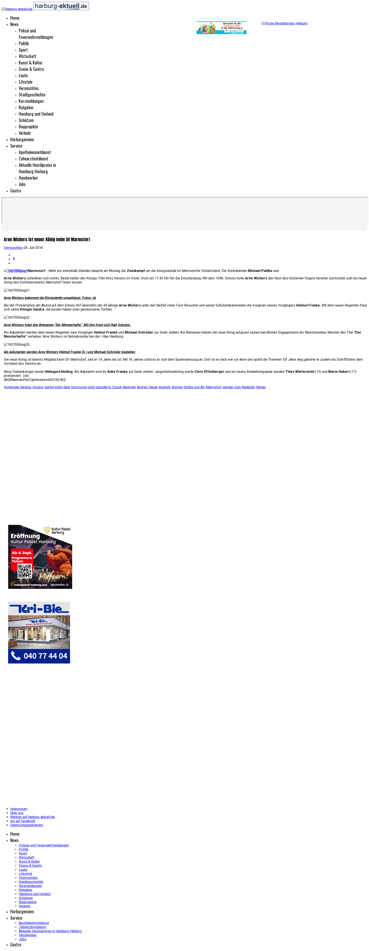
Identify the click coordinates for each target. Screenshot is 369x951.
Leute (23, 75)
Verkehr (25, 133)
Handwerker (28, 177)
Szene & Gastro (31, 69)
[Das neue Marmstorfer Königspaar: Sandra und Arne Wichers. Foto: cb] (16, 271)
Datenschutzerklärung (26, 825)
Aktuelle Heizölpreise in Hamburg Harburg (37, 168)
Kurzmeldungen (31, 101)
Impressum (18, 809)
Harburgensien (22, 139)
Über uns (16, 813)
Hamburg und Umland (36, 113)
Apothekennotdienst (35, 152)
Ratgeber (26, 107)
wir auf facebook (22, 821)
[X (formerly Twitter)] (13, 259)
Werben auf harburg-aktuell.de (32, 817)
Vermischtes (29, 88)
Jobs (22, 184)
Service (16, 145)
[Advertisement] (98, 36)
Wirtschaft (27, 56)
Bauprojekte (28, 126)
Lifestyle (25, 81)
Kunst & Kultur (30, 62)
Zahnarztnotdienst (33, 158)
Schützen (26, 120)
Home (14, 18)
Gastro (15, 190)
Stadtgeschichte (32, 94)
